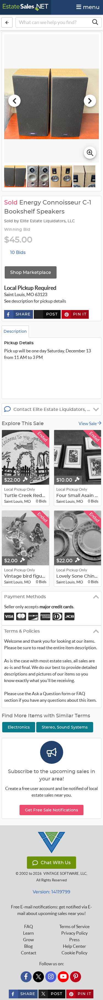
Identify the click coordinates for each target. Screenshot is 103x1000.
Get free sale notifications (51, 810)
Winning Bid (17, 230)
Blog (28, 946)
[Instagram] (50, 976)
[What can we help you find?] (95, 22)
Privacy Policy (74, 933)
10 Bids (18, 252)
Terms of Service (74, 926)
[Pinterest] (75, 976)
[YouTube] (63, 976)
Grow (28, 939)
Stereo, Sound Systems (65, 727)
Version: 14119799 (51, 891)
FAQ (28, 926)
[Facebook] (26, 976)
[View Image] (15, 176)
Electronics (19, 727)
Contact (28, 952)
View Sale (88, 423)
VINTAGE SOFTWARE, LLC (65, 874)
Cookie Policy (74, 952)
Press (74, 939)
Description (15, 331)
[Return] (7, 22)
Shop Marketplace (30, 272)
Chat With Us (56, 862)
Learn (28, 933)
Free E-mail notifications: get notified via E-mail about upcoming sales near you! (51, 910)
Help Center (74, 946)
